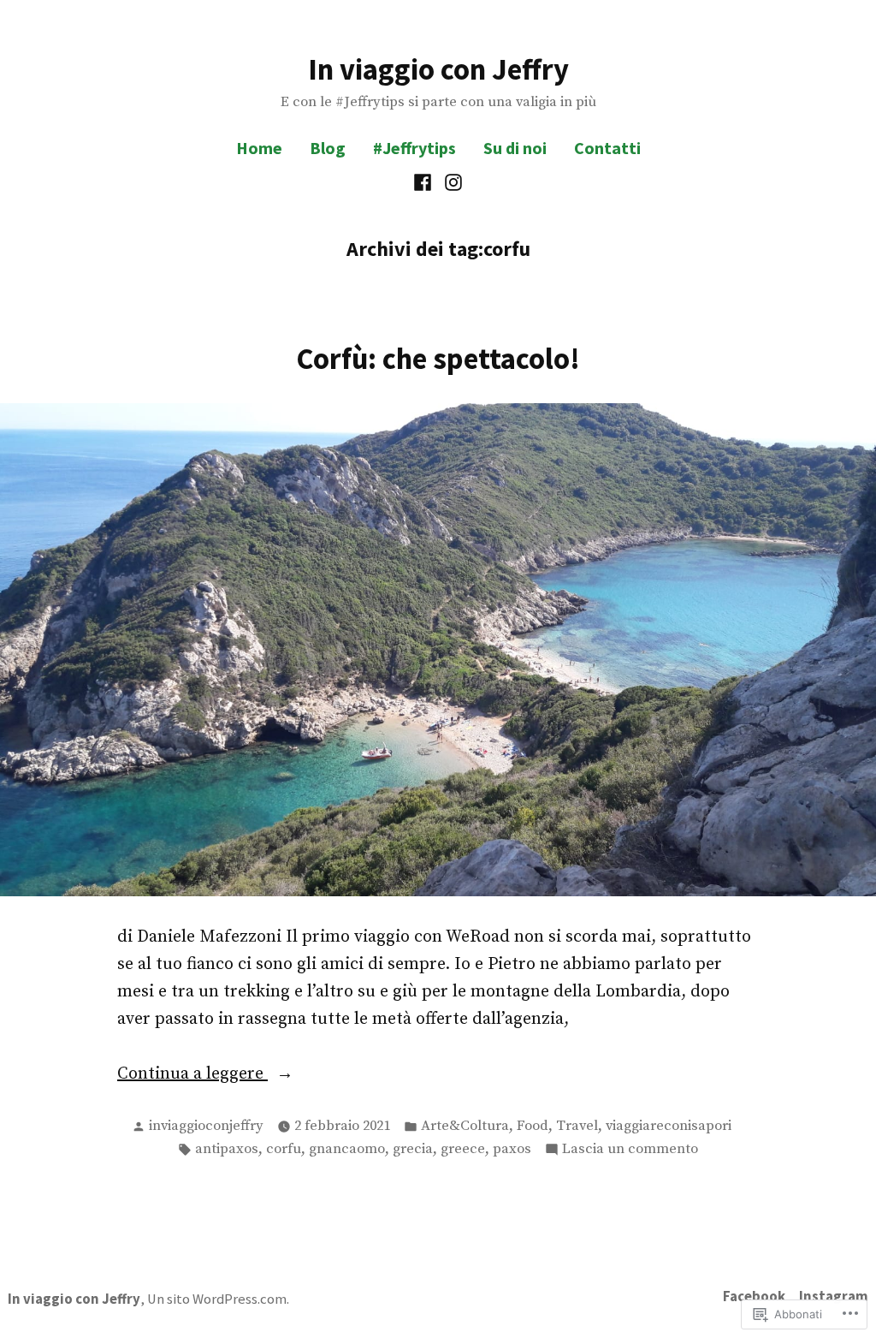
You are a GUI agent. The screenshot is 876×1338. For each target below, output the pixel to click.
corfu (283, 1149)
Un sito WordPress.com (217, 1299)
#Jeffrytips (414, 147)
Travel (577, 1126)
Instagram (833, 1296)
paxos (512, 1149)
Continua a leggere (192, 1075)
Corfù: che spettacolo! (438, 358)
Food (532, 1126)
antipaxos (226, 1149)
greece (463, 1149)
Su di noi (515, 147)
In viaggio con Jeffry (438, 69)
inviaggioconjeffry (206, 1126)
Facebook (754, 1296)
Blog (328, 147)
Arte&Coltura (465, 1126)
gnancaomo (347, 1149)
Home (259, 147)
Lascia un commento (630, 1150)
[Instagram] (451, 182)
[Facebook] (424, 182)
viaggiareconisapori (668, 1126)
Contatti (607, 147)
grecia (413, 1149)
